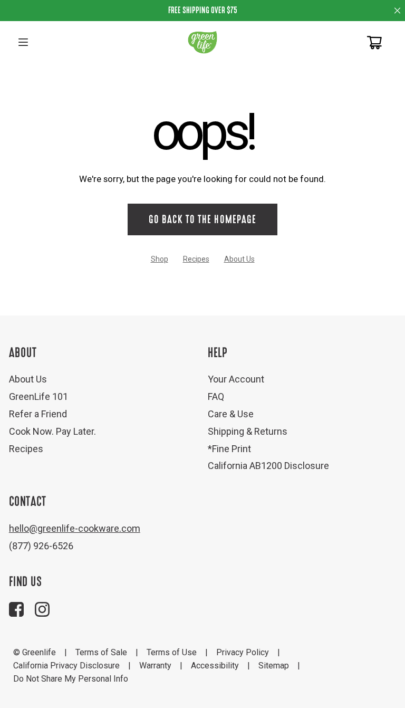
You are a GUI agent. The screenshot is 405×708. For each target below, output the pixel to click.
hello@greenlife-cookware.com (74, 528)
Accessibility (215, 666)
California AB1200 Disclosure (268, 465)
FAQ (216, 396)
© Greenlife (34, 652)
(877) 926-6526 (41, 545)
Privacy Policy (242, 652)
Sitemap (273, 666)
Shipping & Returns (247, 431)
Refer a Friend (38, 413)
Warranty (155, 666)
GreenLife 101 (38, 396)
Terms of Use (172, 652)
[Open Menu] (23, 42)
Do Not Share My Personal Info (70, 679)
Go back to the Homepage (202, 219)
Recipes (196, 259)
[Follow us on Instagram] (42, 609)
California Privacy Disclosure (66, 666)
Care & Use (231, 413)
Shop (159, 259)
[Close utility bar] (397, 10)
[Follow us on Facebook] (16, 609)
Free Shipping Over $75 (202, 10)
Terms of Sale (101, 652)
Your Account (236, 379)
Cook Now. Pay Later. (52, 431)
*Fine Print (229, 448)
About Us (239, 259)
